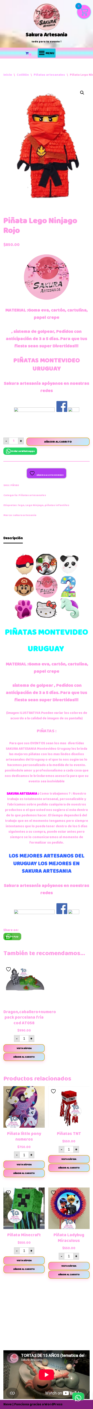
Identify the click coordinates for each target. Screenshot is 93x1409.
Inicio (7, 74)
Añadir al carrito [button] (24, 1057)
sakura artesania (24, 515)
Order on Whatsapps (23, 451)
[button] (82, 93)
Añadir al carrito (58, 442)
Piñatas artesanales (49, 74)
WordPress (53, 1404)
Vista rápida (24, 1048)
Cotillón (23, 74)
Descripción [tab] (13, 538)
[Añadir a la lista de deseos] (9, 969)
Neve (7, 1404)
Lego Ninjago (35, 505)
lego (21, 505)
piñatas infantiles (57, 505)
